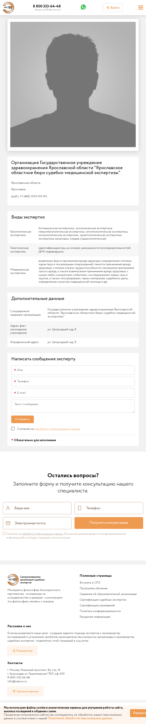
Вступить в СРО (90, 583)
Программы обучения (93, 588)
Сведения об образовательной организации (108, 594)
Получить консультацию (109, 522)
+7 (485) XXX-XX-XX (29, 196)
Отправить (22, 419)
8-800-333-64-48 (18, 678)
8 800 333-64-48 (47, 6)
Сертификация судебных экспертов (103, 600)
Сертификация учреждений (97, 605)
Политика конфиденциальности (100, 611)
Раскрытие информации (95, 617)
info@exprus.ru (17, 681)
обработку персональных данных (57, 429)
